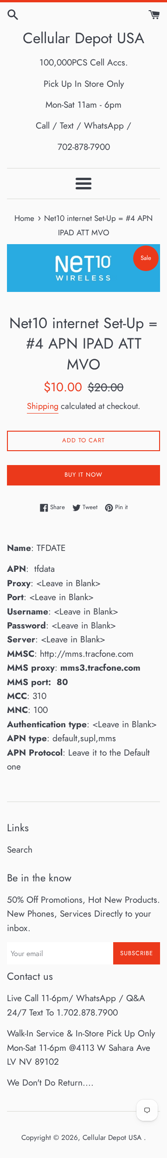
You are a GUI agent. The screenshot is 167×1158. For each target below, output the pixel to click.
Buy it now (83, 474)
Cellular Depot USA (83, 38)
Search (19, 849)
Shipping (42, 406)
